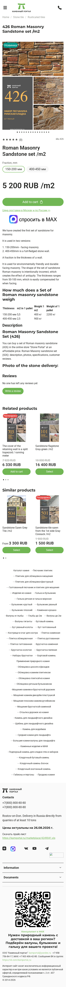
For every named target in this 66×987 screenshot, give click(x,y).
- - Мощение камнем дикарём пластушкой (33, 695)
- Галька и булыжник (45, 593)
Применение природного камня (33, 661)
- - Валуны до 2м (52, 615)
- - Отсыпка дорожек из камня (33, 712)
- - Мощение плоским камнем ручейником (33, 701)
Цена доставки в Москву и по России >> (26, 210)
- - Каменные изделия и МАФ (33, 746)
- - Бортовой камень (45, 655)
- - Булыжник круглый (20, 604)
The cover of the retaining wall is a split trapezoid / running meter (15, 450)
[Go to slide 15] (48, 132)
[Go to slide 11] (39, 132)
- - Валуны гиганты (22, 621)
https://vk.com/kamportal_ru (16, 960)
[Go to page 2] (5, 479)
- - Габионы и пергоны (22, 774)
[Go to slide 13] (44, 132)
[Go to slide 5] (26, 132)
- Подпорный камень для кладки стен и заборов (33, 752)
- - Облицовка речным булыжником (33, 684)
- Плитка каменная (50, 633)
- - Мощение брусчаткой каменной (33, 706)
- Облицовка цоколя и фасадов (33, 667)
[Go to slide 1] (17, 132)
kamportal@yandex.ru (40, 953)
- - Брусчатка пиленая (45, 650)
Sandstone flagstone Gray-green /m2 (47, 447)
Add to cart (16, 471)
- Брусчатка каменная (46, 644)
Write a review (13, 391)
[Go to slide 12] (41, 132)
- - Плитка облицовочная (20, 638)
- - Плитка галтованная (20, 644)
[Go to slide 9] (35, 132)
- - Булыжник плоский (21, 610)
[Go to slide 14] (46, 132)
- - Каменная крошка (45, 610)
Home (5, 17)
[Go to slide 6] (28, 132)
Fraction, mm (9, 162)
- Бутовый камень (44, 621)
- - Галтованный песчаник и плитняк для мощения (33, 587)
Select (49, 471)
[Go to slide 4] (24, 132)
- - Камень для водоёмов (33, 729)
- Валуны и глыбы (14, 615)
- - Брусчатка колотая (20, 650)
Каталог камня (21, 570)
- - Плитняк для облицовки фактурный (33, 581)
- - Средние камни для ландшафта (33, 735)
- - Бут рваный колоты (21, 627)
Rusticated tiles (36, 17)
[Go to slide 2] (19, 132)
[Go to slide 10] (37, 132)
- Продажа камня (46, 774)
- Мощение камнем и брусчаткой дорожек (33, 689)
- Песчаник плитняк (42, 570)
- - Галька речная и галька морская (33, 599)
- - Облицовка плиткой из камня (33, 678)
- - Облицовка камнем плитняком (33, 672)
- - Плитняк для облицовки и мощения (33, 576)
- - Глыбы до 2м (34, 615)
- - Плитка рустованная (47, 638)
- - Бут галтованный (46, 627)
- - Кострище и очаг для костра (22, 633)
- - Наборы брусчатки (21, 655)
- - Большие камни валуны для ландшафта (33, 740)
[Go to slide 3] (21, 132)
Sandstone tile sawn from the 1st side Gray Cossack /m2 (47, 531)
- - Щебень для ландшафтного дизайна (33, 723)
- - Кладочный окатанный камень (33, 769)
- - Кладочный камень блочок (33, 763)
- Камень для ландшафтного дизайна (33, 718)
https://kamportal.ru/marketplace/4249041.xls (28, 838)
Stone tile (18, 17)
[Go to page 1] (3, 479)
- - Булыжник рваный (46, 604)
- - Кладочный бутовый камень (33, 757)
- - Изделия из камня (20, 593)
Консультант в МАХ (33, 931)
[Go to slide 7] (30, 132)
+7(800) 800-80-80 (14, 802)
